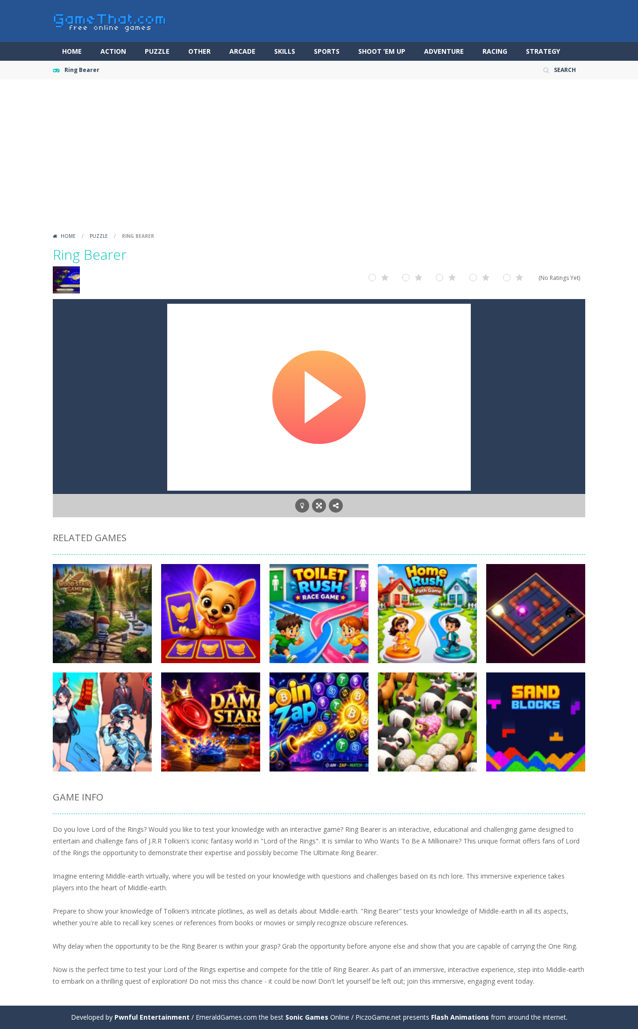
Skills (284, 51)
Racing (494, 51)
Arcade (242, 51)
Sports (327, 51)
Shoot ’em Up (381, 51)
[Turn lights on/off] (302, 506)
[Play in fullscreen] (319, 506)
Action (113, 51)
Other (199, 51)
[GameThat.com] (110, 20)
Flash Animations (460, 1017)
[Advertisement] (319, 158)
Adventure (444, 51)
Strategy (543, 51)
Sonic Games (306, 1017)
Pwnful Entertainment (152, 1017)
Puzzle (157, 51)
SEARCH (565, 70)
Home (72, 51)
